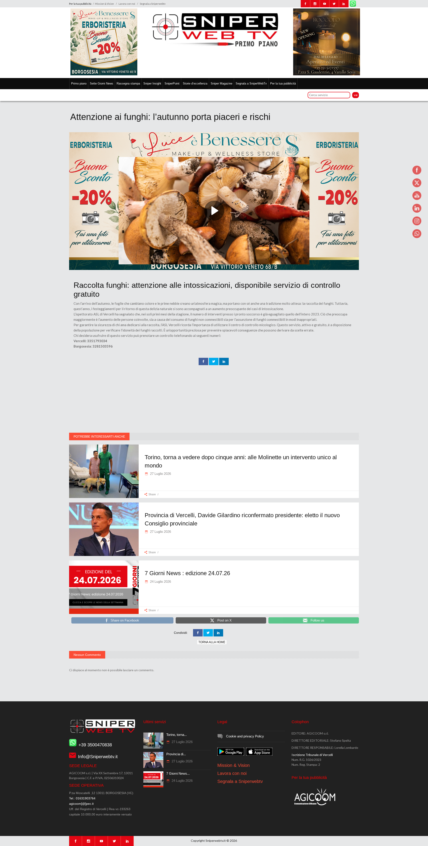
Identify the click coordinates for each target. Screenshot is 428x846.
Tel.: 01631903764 (82, 798)
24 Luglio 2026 (160, 581)
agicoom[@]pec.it (81, 803)
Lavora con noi (127, 3)
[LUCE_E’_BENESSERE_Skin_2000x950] (214, 269)
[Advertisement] (214, 399)
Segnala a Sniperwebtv (153, 3)
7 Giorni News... (178, 773)
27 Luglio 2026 (160, 473)
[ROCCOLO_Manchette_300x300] (326, 74)
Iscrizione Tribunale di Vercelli (312, 755)
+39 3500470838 (95, 744)
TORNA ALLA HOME (211, 642)
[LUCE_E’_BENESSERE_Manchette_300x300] (103, 74)
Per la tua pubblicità (80, 3)
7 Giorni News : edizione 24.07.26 (187, 573)
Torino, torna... (176, 735)
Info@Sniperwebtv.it (98, 756)
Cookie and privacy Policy (245, 736)
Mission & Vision (104, 3)
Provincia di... (176, 754)
